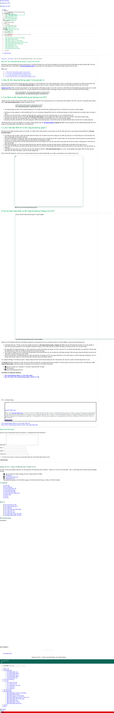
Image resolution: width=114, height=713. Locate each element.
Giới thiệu (7, 485)
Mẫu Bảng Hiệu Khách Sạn (12, 48)
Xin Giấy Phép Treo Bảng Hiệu (12, 509)
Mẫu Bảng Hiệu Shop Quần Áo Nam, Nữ (16, 42)
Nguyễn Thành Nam (10, 410)
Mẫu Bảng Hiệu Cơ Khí (11, 47)
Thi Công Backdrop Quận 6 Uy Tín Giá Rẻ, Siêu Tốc (15, 423)
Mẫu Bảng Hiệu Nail (10, 45)
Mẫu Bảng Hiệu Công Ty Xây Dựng (15, 38)
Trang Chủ (6, 10)
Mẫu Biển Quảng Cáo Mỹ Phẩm (14, 41)
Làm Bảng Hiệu (8, 12)
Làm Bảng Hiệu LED (11, 17)
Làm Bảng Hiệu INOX (11, 16)
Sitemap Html (8, 653)
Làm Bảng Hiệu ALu (11, 14)
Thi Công (10, 58)
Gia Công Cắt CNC (10, 27)
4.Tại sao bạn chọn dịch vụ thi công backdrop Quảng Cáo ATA (20, 76)
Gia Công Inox (9, 32)
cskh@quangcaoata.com (11, 477)
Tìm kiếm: (6, 665)
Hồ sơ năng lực (8, 487)
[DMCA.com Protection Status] (48, 650)
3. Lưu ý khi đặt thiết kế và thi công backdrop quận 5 (19, 75)
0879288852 (8, 475)
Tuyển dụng (7, 494)
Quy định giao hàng (9, 490)
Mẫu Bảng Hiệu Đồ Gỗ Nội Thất (14, 44)
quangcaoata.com (10, 478)
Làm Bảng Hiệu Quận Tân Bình (13, 513)
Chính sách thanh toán (10, 488)
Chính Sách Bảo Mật (10, 491)
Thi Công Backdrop (9, 22)
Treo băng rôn (8, 507)
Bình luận (3, 444)
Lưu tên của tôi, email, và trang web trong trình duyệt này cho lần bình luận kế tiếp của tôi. (26, 457)
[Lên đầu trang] (1, 662)
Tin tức (6, 496)
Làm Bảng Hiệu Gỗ (10, 20)
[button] (4, 706)
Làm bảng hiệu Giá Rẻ (10, 504)
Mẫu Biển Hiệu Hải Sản (11, 39)
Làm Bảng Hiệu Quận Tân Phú (12, 515)
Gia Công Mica (9, 30)
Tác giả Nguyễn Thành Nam (12, 493)
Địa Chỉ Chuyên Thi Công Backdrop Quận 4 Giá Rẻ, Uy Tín (22, 377)
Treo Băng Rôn (8, 34)
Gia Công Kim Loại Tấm (12, 29)
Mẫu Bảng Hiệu (8, 35)
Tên (1, 447)
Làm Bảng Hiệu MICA (11, 19)
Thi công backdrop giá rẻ (11, 506)
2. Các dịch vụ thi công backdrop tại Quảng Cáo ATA (18, 73)
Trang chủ (4, 58)
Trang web (3, 454)
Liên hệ (7, 50)
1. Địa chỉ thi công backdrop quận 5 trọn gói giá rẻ (18, 72)
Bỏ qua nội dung (4, 0)
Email (2, 450)
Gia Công (7, 24)
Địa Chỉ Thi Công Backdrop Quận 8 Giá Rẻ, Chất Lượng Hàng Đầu (19, 425)
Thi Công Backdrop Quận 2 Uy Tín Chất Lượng (18, 375)
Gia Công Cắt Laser (10, 26)
